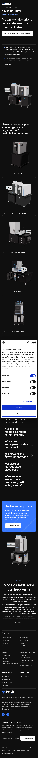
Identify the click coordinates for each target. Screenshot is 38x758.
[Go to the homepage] (8, 692)
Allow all (19, 407)
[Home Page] (6, 4)
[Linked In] (7, 714)
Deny (19, 414)
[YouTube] (3, 714)
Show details (27, 401)
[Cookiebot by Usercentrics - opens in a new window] (27, 342)
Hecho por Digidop (7, 753)
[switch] (33, 381)
